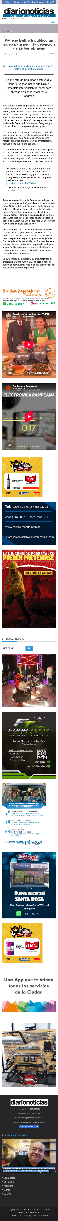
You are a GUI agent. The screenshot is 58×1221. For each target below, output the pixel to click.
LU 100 (7, 1194)
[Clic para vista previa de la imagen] (29, 63)
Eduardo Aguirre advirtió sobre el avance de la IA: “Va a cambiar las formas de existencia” (29, 1169)
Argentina (8, 1186)
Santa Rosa (9, 1178)
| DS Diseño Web (39, 1215)
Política (7, 31)
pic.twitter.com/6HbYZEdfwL (21, 183)
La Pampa (9, 1182)
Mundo (7, 1190)
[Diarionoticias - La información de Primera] (29, 11)
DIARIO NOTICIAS (20, 1215)
